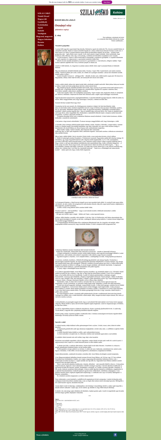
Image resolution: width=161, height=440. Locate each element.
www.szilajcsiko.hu (80, 433)
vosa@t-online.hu (83, 435)
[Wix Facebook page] (115, 434)
